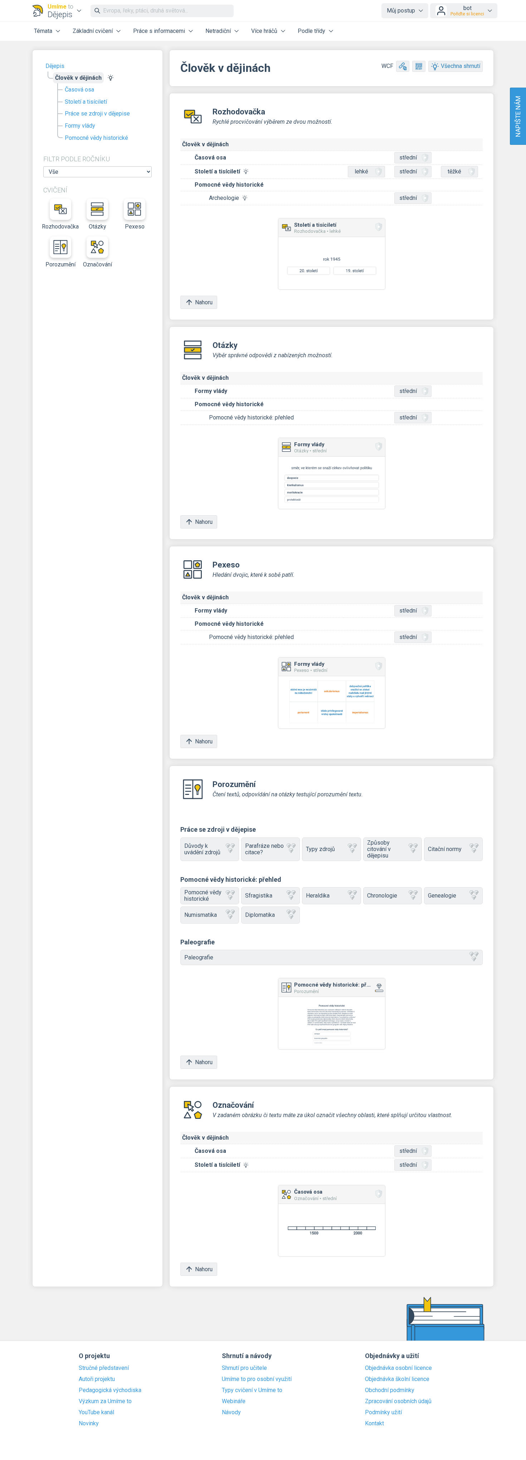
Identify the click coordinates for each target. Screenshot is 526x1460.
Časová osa (79, 89)
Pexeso (135, 226)
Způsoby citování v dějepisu (379, 849)
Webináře (233, 1401)
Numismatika (200, 914)
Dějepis (54, 66)
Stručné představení (104, 1368)
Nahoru (204, 302)
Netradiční (218, 31)
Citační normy (445, 849)
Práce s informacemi (159, 31)
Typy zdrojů (320, 849)
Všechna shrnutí (460, 66)
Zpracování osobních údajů (398, 1401)
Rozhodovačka (60, 226)
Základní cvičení (93, 31)
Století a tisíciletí (86, 101)
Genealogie (442, 895)
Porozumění (60, 264)
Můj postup (401, 10)
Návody (231, 1412)
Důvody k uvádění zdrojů (202, 849)
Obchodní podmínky (389, 1390)
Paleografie (198, 957)
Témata (43, 31)
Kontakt (374, 1423)
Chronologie (382, 895)
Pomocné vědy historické (96, 137)
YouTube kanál (96, 1412)
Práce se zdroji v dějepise (97, 113)
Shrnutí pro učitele (244, 1368)
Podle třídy (311, 31)
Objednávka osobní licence (398, 1368)
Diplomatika (260, 914)
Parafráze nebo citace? (264, 849)
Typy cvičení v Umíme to (252, 1390)
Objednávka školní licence (397, 1379)
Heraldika (318, 895)
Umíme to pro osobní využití (257, 1379)
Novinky (89, 1423)
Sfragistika (258, 895)
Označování (97, 264)
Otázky (97, 226)
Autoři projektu (97, 1379)
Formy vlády (80, 125)
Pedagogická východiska (110, 1390)
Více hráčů (264, 31)
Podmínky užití (383, 1412)
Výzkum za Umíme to (105, 1401)
